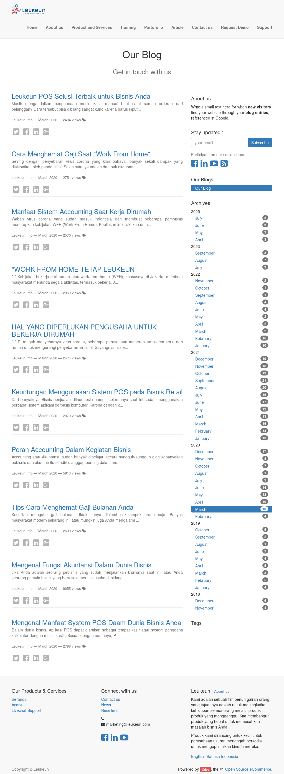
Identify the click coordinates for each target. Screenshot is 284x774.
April (230, 239)
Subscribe (260, 142)
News (106, 704)
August (230, 260)
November (230, 280)
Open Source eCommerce (248, 769)
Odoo (205, 769)
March (230, 331)
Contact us (110, 699)
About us (222, 691)
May (230, 232)
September (230, 253)
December (230, 359)
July (230, 218)
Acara (17, 704)
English (197, 756)
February (230, 338)
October (230, 288)
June (230, 225)
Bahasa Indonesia (222, 756)
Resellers (109, 710)
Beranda (19, 699)
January (230, 345)
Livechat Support (26, 710)
